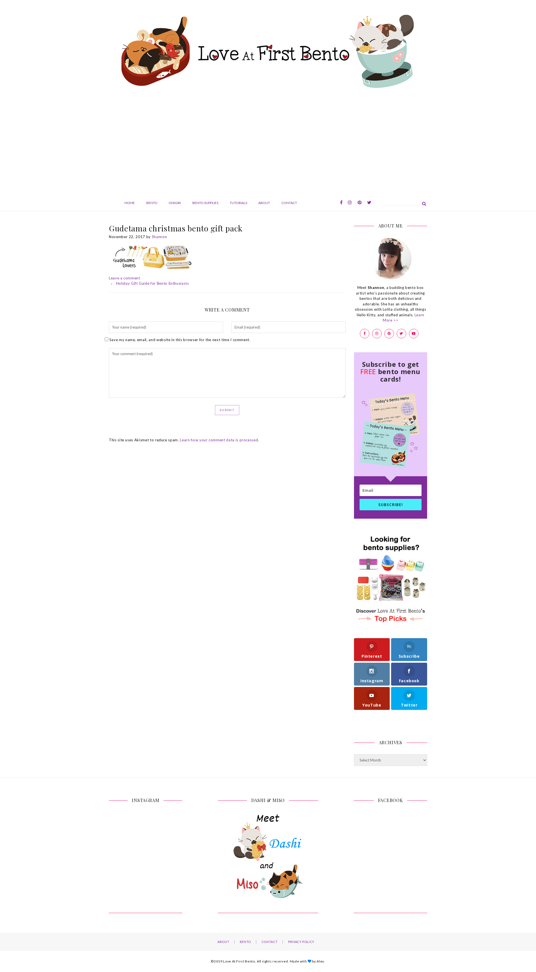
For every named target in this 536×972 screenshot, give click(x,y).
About (264, 203)
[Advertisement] (268, 145)
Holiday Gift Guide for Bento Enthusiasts (152, 283)
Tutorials (238, 203)
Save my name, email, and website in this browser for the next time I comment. (179, 339)
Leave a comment (124, 278)
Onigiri (175, 203)
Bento (151, 203)
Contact (289, 203)
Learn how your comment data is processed (219, 440)
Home (130, 203)
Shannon (159, 236)
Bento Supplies (205, 203)
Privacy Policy (301, 942)
